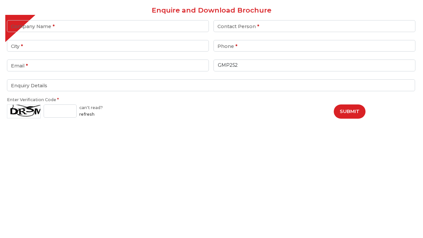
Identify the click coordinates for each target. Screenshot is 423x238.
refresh (87, 114)
